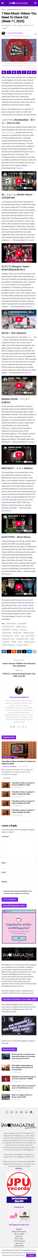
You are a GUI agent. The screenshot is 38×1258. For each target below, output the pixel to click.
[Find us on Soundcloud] (26, 1112)
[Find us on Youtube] (21, 1112)
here (22, 616)
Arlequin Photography (19, 1231)
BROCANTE (6, 629)
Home (3, 9)
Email (4, 872)
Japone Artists (19, 1246)
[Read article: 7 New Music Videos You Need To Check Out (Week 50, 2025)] (6, 794)
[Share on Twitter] (9, 72)
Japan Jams (19, 1243)
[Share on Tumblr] (19, 72)
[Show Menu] (3, 3)
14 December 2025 (18, 796)
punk (32, 639)
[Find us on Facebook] (7, 1112)
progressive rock (8, 639)
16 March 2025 (8, 36)
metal (17, 636)
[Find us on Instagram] (16, 1112)
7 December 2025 (17, 805)
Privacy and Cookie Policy (16, 1255)
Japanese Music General (14, 9)
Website (4, 882)
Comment (6, 836)
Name (4, 863)
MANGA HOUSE (29, 633)
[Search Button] (35, 3)
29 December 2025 (23, 766)
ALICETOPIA (22, 623)
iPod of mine (19, 1238)
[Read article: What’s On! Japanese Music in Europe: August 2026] (6, 1097)
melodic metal (7, 636)
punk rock (6, 642)
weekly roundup (22, 645)
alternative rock (8, 626)
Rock (20, 642)
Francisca (19, 168)
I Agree (31, 1255)
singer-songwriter (9, 645)
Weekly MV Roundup (29, 9)
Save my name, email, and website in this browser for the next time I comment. (18, 892)
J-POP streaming (19, 1241)
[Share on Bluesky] (29, 72)
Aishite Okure (11, 623)
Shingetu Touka (29, 642)
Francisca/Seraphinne (15, 33)
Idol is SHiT (19, 1236)
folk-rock (24, 629)
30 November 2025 (18, 815)
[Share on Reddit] (14, 72)
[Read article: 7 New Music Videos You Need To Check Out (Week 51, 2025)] (6, 785)
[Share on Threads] (24, 72)
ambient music (21, 626)
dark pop (15, 629)
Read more (8, 778)
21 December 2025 (18, 787)
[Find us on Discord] (31, 1112)
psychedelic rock (22, 639)
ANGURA (19, 1229)
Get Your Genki (19, 1234)
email (32, 993)
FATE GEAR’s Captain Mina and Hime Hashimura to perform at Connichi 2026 (22, 1068)
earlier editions (22, 605)
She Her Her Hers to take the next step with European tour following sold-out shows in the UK (23, 1056)
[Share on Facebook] (4, 72)
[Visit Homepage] (19, 3)
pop (22, 636)
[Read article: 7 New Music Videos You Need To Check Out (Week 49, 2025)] (6, 803)
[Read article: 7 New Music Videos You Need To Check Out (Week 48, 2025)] (6, 812)
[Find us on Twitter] (11, 1112)
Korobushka (17, 633)
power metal (30, 636)
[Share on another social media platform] (34, 72)
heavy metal (7, 633)
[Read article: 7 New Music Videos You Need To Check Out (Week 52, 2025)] (19, 750)
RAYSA (14, 642)
